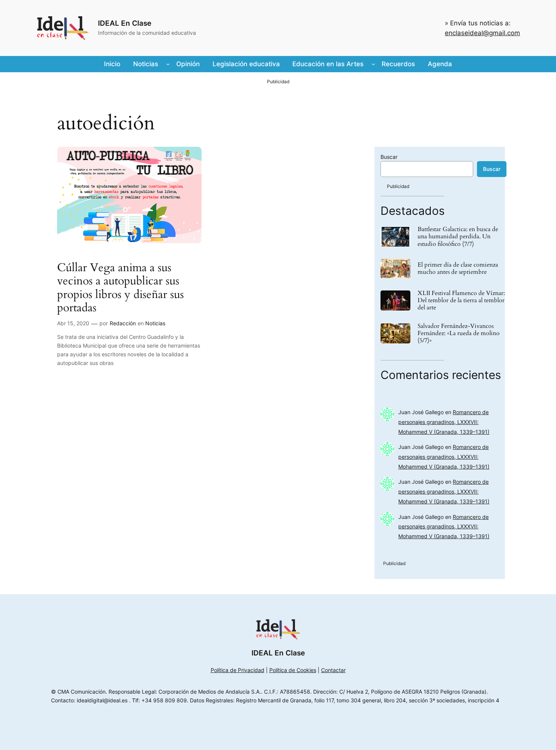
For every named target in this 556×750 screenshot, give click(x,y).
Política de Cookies (292, 670)
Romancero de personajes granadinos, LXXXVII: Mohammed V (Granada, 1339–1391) (443, 422)
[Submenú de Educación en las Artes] (373, 64)
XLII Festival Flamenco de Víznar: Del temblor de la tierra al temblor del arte (461, 301)
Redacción (123, 323)
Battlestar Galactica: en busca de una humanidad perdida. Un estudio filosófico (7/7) (458, 237)
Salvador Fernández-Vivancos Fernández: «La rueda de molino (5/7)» (459, 334)
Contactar (333, 670)
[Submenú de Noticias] (168, 64)
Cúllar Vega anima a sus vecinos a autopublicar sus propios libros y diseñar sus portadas (120, 288)
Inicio (112, 64)
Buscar (389, 157)
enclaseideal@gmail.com (482, 33)
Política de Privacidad (237, 670)
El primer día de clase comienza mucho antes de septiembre (458, 268)
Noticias (155, 323)
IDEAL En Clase (124, 23)
